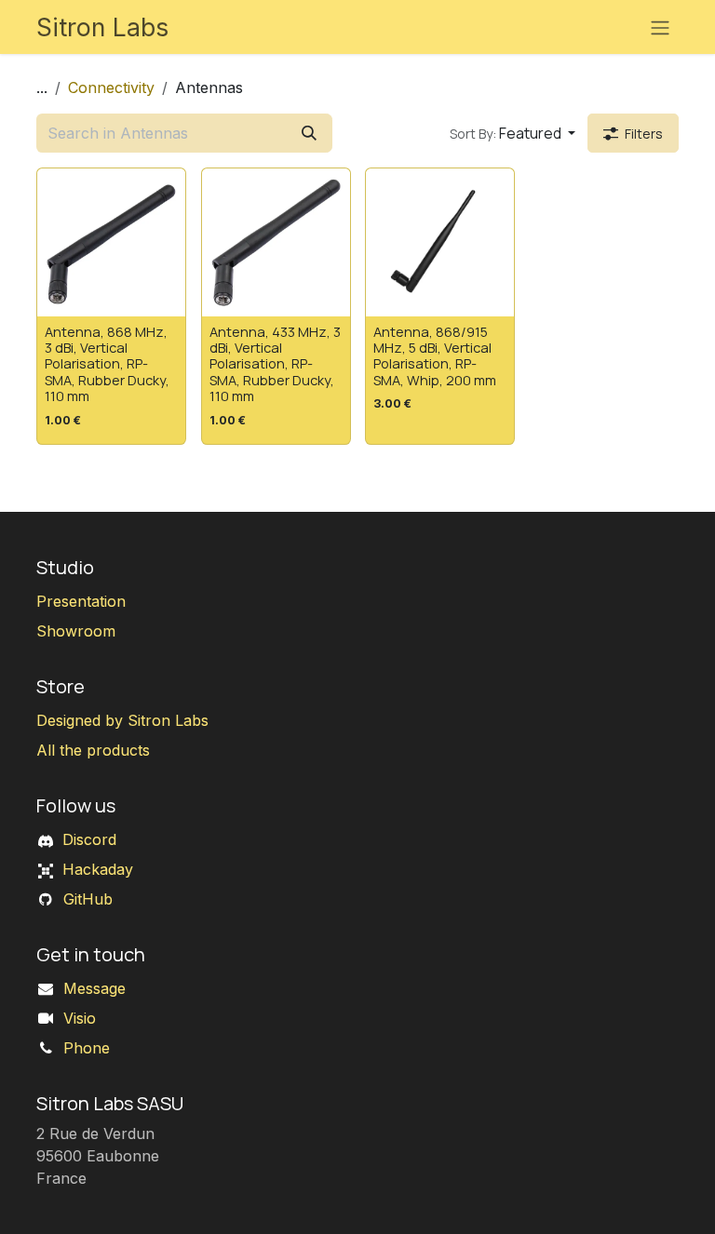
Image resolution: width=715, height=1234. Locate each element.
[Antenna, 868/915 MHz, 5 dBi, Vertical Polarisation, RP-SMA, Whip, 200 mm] (440, 242)
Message (94, 988)
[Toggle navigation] (660, 27)
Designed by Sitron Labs (122, 720)
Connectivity (111, 87)
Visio (79, 1018)
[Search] (309, 133)
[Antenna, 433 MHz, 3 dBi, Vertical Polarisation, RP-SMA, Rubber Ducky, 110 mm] (276, 242)
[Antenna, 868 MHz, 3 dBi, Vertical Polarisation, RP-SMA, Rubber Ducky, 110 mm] (111, 242)
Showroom (75, 631)
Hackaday (97, 869)
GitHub (88, 899)
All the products (93, 750)
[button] (512, 133)
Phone (86, 1048)
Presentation (81, 601)
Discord (89, 839)
